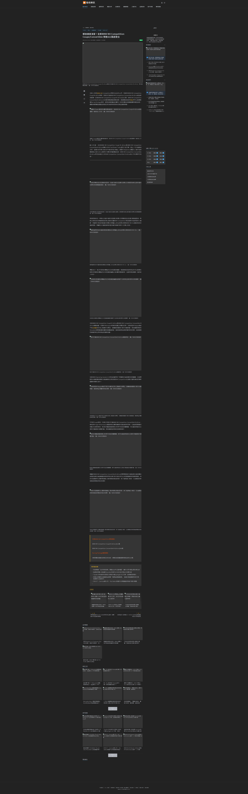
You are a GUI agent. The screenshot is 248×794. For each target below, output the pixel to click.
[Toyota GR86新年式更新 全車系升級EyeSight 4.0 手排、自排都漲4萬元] (112, 721)
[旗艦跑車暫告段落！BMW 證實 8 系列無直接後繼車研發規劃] (99, 598)
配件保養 (150, 6)
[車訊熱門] (164, 80)
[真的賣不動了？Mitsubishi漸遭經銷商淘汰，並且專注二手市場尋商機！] (92, 675)
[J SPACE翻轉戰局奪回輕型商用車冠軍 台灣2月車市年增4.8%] (112, 693)
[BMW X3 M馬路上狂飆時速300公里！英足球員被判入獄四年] (115, 598)
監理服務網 (150, 182)
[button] (164, 3)
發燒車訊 (87, 27)
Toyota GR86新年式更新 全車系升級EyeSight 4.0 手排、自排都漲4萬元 (114, 574)
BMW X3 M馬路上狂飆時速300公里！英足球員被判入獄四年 (115, 605)
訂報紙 (136, 787)
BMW (84, 30)
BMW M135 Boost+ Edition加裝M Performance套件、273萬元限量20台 (133, 748)
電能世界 (109, 6)
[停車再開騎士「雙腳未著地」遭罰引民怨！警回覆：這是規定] (133, 693)
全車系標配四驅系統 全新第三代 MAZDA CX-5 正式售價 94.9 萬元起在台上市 (92, 730)
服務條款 (118, 787)
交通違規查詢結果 (151, 176)
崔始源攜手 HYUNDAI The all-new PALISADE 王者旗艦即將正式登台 (92, 748)
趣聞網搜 (125, 6)
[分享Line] (84, 94)
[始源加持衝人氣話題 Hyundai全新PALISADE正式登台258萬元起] (133, 721)
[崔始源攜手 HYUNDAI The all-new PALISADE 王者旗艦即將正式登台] (92, 740)
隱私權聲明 (126, 787)
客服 (108, 787)
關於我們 (141, 787)
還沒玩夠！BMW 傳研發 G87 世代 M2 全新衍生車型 (91, 660)
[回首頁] (90, 2)
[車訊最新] (164, 45)
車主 (89, 30)
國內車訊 (85, 6)
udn (83, 27)
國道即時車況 (150, 171)
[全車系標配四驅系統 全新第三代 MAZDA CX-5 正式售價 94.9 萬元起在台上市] (92, 721)
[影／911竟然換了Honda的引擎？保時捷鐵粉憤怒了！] (112, 675)
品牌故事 (142, 6)
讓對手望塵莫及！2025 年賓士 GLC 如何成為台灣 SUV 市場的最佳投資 (133, 683)
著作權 (121, 787)
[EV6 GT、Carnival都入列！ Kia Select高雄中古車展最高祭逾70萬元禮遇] (112, 740)
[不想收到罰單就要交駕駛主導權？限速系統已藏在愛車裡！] (132, 598)
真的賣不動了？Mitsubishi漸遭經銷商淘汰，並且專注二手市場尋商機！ (91, 683)
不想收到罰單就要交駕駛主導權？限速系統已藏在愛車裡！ (132, 605)
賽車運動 (158, 6)
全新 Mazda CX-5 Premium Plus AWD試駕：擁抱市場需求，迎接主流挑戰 (92, 642)
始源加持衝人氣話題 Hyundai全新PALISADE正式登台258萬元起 (112, 572)
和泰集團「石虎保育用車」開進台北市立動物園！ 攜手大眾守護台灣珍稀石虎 (116, 570)
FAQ (105, 787)
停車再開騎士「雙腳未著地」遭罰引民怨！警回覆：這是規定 (132, 702)
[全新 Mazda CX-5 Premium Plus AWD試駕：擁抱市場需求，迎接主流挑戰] (92, 633)
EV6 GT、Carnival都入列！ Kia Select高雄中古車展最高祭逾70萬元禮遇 (115, 581)
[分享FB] (84, 91)
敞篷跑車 (94, 30)
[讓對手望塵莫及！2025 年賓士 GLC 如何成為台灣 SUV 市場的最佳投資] (133, 675)
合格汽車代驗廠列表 (152, 174)
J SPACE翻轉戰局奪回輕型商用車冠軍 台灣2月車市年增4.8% (112, 702)
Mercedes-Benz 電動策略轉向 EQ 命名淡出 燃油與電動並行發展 (91, 702)
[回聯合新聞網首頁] (84, 2)
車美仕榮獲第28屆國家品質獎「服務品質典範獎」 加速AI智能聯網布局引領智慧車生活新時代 (116, 578)
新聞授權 (112, 787)
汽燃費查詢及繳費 (151, 179)
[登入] (162, 3)
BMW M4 (105, 30)
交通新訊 (117, 6)
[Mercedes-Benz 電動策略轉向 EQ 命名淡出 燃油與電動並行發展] (92, 693)
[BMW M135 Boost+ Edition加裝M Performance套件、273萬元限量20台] (133, 740)
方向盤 (99, 30)
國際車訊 (101, 6)
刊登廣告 (101, 787)
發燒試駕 (93, 6)
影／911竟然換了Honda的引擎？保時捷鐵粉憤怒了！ (111, 683)
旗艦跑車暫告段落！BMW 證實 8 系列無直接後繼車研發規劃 (99, 605)
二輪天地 (133, 6)
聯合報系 (132, 787)
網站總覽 (147, 787)
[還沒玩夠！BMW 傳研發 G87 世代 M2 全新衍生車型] (92, 652)
